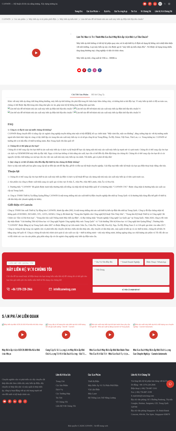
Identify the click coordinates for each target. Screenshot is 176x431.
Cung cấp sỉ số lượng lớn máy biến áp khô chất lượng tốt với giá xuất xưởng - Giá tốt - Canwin (65, 352)
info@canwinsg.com (64, 289)
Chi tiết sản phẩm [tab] (80, 94)
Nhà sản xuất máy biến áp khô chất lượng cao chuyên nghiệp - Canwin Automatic (152, 351)
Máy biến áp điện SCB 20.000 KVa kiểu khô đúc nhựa (21, 351)
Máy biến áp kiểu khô (68, 19)
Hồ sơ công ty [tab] (97, 94)
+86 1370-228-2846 (21, 289)
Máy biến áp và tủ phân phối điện (42, 19)
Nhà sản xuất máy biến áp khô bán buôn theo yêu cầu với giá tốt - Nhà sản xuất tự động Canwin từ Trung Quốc (109, 352)
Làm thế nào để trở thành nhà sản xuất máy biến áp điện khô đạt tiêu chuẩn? (112, 19)
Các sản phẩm (19, 19)
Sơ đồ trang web (101, 426)
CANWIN (6, 19)
